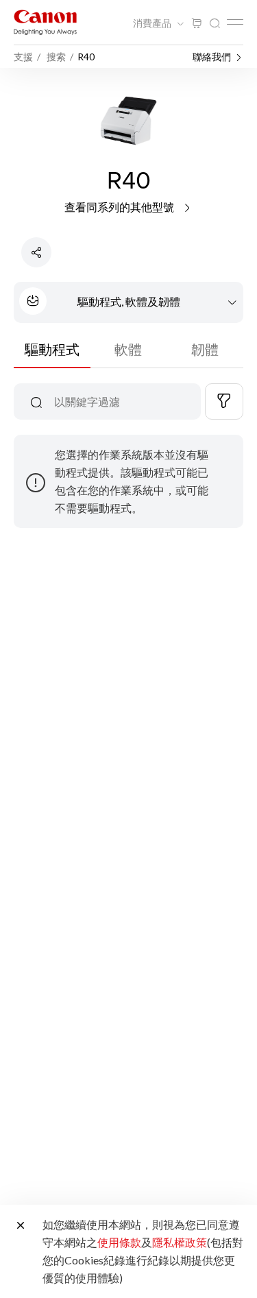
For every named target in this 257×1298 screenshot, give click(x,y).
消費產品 (153, 23)
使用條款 (119, 1242)
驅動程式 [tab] (52, 349)
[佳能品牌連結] (45, 22)
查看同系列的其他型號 (120, 206)
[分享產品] (36, 252)
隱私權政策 (179, 1242)
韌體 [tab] (205, 349)
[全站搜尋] (214, 23)
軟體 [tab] (128, 349)
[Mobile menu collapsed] (235, 22)
